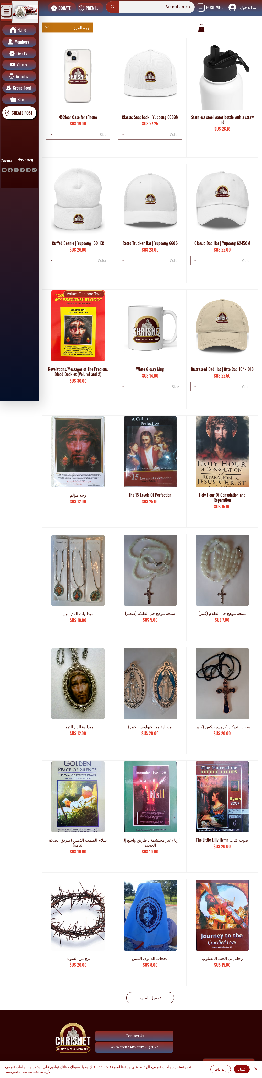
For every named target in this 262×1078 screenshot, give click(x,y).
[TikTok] (34, 170)
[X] (16, 170)
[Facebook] (10, 170)
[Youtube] (4, 170)
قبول (241, 1069)
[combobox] (67, 27)
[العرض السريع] (222, 74)
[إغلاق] (256, 1069)
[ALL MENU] (6, 12)
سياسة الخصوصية (19, 1071)
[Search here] (112, 7)
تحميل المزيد (150, 998)
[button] (201, 28)
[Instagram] (28, 170)
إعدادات (220, 1069)
